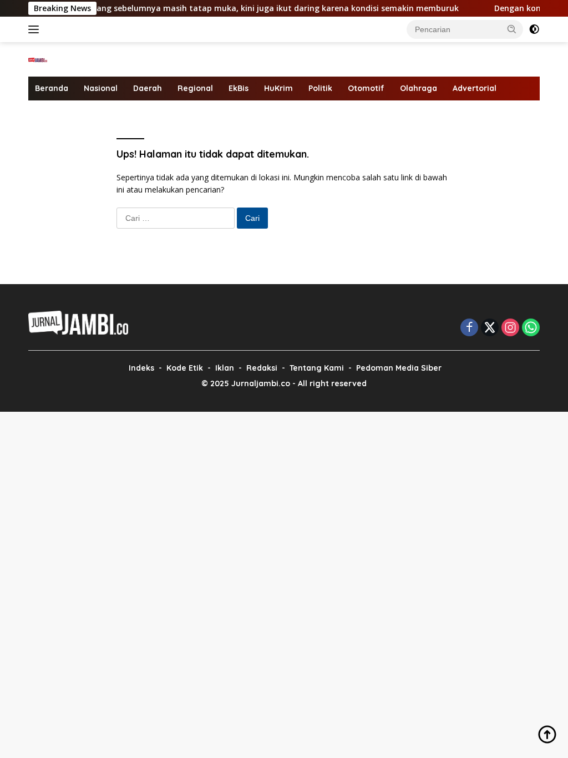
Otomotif (366, 88)
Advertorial (474, 88)
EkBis (238, 88)
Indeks (141, 368)
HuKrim (278, 88)
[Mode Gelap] (534, 29)
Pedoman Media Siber (399, 368)
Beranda (51, 88)
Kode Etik (184, 368)
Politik (320, 88)
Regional (195, 88)
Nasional (101, 88)
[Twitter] (490, 328)
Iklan (224, 368)
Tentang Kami (317, 368)
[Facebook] (469, 328)
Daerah (147, 88)
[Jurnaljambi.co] (37, 59)
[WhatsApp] (531, 328)
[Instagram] (510, 328)
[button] (512, 29)
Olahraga (418, 88)
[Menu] (35, 29)
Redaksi (261, 368)
